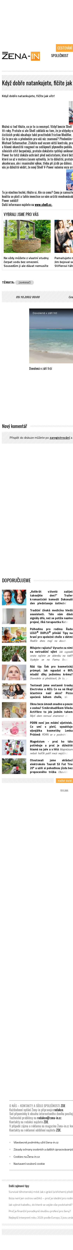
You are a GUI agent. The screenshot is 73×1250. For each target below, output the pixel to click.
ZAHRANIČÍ (24, 282)
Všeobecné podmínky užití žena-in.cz (36, 1142)
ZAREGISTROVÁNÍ (60, 437)
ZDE (63, 1105)
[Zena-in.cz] (23, 56)
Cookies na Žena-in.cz (27, 1157)
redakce (58, 1109)
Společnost (60, 55)
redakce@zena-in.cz (49, 1117)
